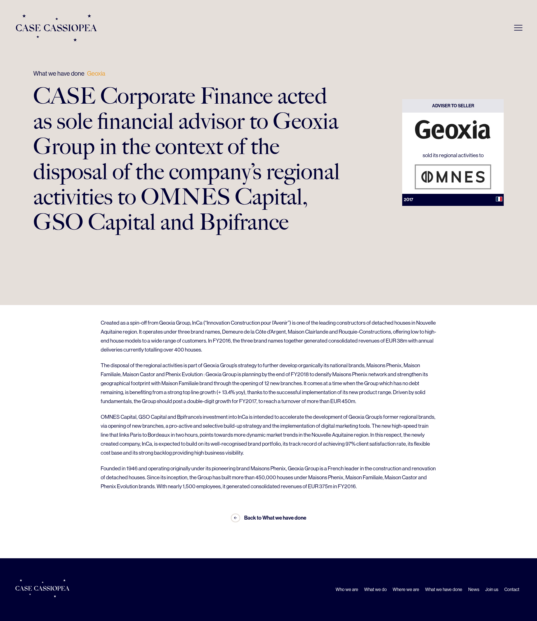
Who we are (347, 589)
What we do (375, 589)
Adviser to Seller (453, 105)
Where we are (406, 589)
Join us (491, 589)
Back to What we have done (275, 518)
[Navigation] (518, 28)
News (473, 589)
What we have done (58, 73)
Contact (511, 589)
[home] (56, 28)
